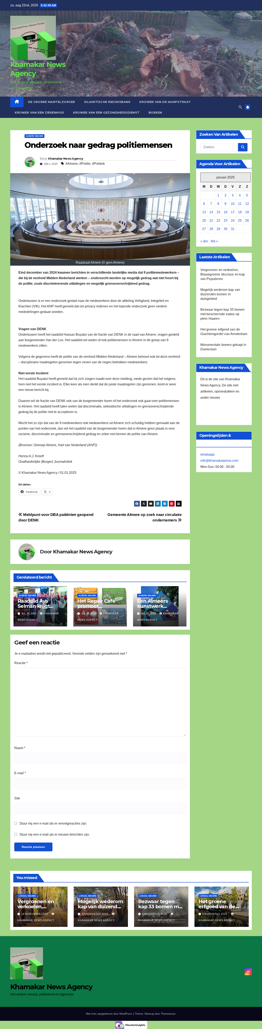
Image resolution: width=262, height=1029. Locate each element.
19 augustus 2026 (35, 914)
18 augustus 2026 (95, 914)
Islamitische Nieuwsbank (107, 102)
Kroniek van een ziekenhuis (39, 112)
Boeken (155, 112)
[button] (240, 107)
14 (211, 212)
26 (247, 220)
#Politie (84, 163)
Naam (19, 748)
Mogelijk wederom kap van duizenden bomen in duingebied (220, 294)
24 (233, 220)
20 (204, 220)
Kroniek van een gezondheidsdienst (106, 112)
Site (17, 798)
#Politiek (98, 163)
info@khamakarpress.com (219, 461)
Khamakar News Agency (65, 158)
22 (218, 220)
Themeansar (168, 1013)
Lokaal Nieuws (27, 896)
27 (204, 229)
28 (211, 229)
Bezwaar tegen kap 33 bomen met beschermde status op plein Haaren (222, 314)
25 (240, 220)
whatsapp (207, 454)
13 (204, 212)
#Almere (72, 163)
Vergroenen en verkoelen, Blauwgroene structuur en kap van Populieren (222, 274)
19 (247, 212)
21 (211, 220)
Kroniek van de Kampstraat (165, 102)
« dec (204, 241)
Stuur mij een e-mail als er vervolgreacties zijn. (53, 823)
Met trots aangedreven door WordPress (109, 1013)
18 (240, 212)
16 (225, 212)
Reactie (21, 663)
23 (225, 220)
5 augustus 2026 (215, 914)
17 (233, 212)
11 (240, 204)
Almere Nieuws (34, 136)
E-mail (20, 773)
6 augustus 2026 (155, 914)
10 (233, 204)
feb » (214, 241)
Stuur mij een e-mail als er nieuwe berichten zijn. (54, 834)
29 (218, 229)
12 (247, 204)
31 (233, 229)
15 (218, 212)
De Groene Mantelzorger (51, 102)
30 (225, 229)
